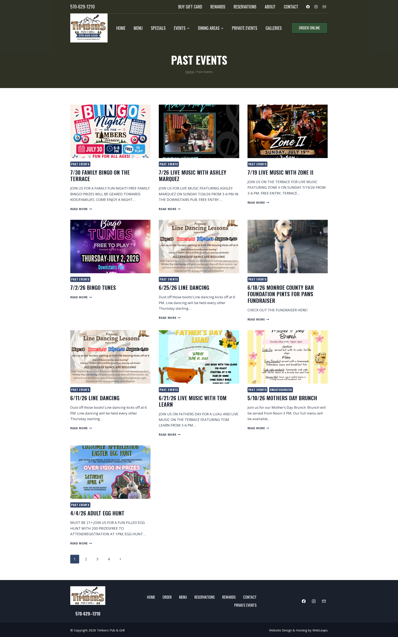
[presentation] (110, 131)
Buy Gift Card (190, 7)
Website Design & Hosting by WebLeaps (298, 630)
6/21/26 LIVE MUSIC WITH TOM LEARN (193, 401)
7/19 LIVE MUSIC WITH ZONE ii (280, 172)
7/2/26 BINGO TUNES (93, 287)
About (270, 7)
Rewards (217, 7)
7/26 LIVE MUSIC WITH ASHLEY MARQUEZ (192, 175)
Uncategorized (281, 389)
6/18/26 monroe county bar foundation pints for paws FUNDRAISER (281, 293)
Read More (81, 209)
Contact (291, 7)
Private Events (244, 28)
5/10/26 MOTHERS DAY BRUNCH (282, 398)
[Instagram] (316, 6)
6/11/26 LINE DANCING (94, 398)
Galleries (274, 28)
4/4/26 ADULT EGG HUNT (97, 513)
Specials (158, 28)
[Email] (324, 6)
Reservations (245, 7)
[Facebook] (308, 6)
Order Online (309, 27)
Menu (138, 28)
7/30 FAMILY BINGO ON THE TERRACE (100, 175)
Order (167, 597)
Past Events (80, 164)
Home (120, 28)
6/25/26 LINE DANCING (184, 287)
